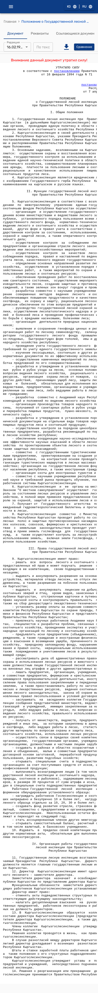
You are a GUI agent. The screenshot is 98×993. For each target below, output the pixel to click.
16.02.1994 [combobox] (16, 47)
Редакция (13, 42)
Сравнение (84, 47)
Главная (10, 21)
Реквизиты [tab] (40, 33)
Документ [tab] (15, 33)
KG (69, 6)
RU (84, 6)
